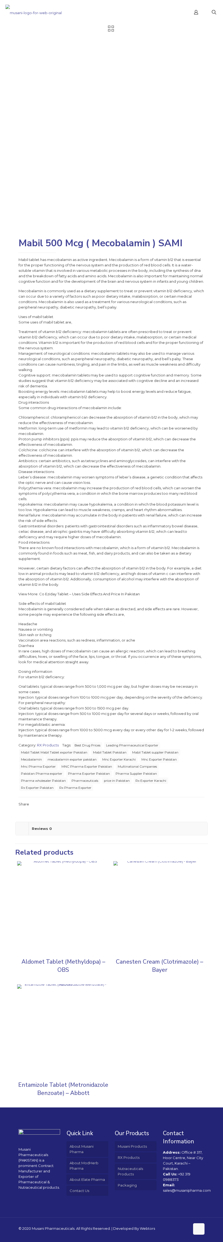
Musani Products (132, 1146)
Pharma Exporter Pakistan (89, 774)
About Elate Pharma (87, 1179)
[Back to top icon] (199, 1229)
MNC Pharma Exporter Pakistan (86, 766)
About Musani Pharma (82, 1149)
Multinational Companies (137, 766)
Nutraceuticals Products (130, 1171)
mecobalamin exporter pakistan (72, 759)
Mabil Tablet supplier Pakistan (155, 752)
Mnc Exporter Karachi (119, 759)
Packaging (127, 1185)
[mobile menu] (177, 12)
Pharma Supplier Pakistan (136, 774)
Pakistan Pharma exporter (41, 774)
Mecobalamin (31, 759)
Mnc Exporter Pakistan (159, 759)
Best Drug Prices (87, 745)
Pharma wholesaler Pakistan (43, 781)
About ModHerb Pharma (84, 1166)
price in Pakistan (117, 781)
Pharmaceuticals (85, 781)
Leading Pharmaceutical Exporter (132, 745)
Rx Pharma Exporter (75, 788)
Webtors (147, 1228)
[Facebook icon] (180, 1228)
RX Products (48, 745)
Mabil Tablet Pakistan (109, 752)
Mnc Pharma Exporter (38, 766)
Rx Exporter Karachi (150, 781)
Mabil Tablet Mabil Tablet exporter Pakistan (54, 752)
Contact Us (79, 1190)
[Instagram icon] (186, 1228)
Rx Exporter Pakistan (37, 788)
